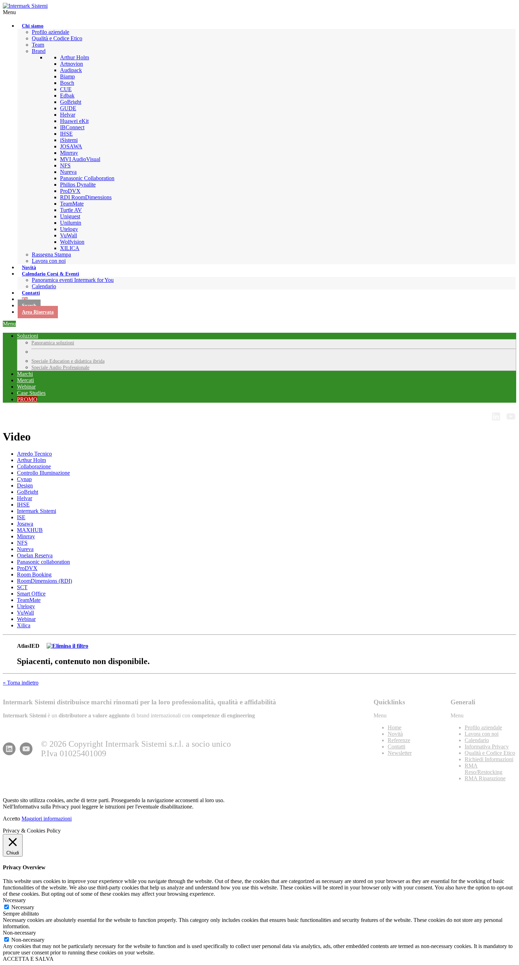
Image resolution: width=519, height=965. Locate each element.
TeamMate (29, 600)
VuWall (25, 613)
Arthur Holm (31, 460)
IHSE (23, 505)
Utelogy (26, 606)
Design (25, 485)
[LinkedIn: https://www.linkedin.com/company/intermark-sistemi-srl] (496, 416)
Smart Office (31, 594)
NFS (22, 543)
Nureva (25, 549)
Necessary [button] (14, 900)
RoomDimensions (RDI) (44, 581)
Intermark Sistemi (36, 511)
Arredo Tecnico (34, 454)
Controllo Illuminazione (43, 473)
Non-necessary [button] (19, 933)
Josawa (25, 524)
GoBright (27, 492)
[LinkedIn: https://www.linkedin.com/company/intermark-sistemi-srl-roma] (9, 748)
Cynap (24, 479)
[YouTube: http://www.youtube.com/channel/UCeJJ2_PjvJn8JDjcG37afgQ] (511, 416)
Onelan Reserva (35, 555)
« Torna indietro (20, 683)
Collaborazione (34, 466)
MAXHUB (30, 530)
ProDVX (27, 568)
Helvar (24, 498)
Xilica (23, 625)
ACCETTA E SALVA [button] (28, 959)
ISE (21, 517)
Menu (9, 12)
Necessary (22, 907)
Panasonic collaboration (43, 562)
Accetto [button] (11, 819)
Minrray (26, 536)
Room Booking (34, 575)
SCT (22, 587)
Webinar (26, 619)
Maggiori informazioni (47, 819)
